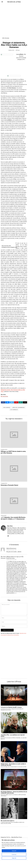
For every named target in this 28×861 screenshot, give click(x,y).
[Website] (8, 536)
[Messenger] (7, 402)
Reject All (14, 858)
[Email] (25, 402)
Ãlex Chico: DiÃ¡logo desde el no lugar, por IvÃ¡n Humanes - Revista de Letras (12, 557)
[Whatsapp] (20, 402)
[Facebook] (3, 402)
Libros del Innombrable (18, 407)
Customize (14, 854)
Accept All (14, 850)
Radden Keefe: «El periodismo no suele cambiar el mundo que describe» (13, 764)
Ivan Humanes (6, 407)
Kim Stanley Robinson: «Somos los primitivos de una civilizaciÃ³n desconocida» (14, 792)
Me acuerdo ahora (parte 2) (7, 820)
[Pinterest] (16, 402)
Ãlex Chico (10, 526)
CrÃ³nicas (18, 50)
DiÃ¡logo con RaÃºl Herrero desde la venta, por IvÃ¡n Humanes (13, 452)
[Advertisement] (14, 15)
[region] (14, 849)
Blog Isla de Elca (4, 396)
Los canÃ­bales (14, 409)
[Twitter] (12, 402)
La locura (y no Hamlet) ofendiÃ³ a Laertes (11, 707)
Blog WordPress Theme (17, 837)
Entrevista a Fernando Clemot (9, 485)
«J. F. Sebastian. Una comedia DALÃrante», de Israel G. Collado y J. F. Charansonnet (13, 518)
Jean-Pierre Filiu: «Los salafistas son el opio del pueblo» (13, 735)
